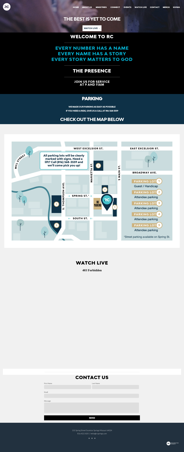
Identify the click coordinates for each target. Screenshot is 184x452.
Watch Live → (92, 28)
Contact (155, 7)
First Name (48, 383)
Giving (176, 7)
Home (76, 7)
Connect (115, 7)
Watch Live (141, 7)
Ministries (101, 7)
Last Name (96, 383)
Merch (166, 7)
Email (46, 392)
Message (47, 401)
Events (127, 7)
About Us (87, 7)
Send (92, 418)
